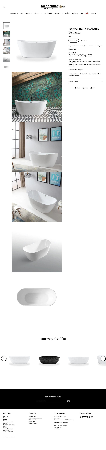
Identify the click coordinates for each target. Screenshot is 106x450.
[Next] (103, 358)
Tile (81, 13)
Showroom (6, 418)
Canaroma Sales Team (8, 425)
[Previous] (3, 358)
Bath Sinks (48, 13)
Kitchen (58, 13)
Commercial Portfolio (8, 422)
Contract (5, 423)
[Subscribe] (68, 401)
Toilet (67, 13)
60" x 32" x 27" (73, 40)
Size (70, 36)
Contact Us (6, 430)
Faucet (28, 13)
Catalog (5, 420)
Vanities (13, 13)
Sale (87, 13)
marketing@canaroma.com (35, 418)
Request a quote (73, 81)
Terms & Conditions (8, 432)
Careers (5, 427)
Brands (5, 419)
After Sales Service (8, 429)
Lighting (75, 13)
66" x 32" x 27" (84, 40)
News (4, 426)
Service (93, 13)
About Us (5, 416)
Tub (21, 13)
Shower (37, 13)
